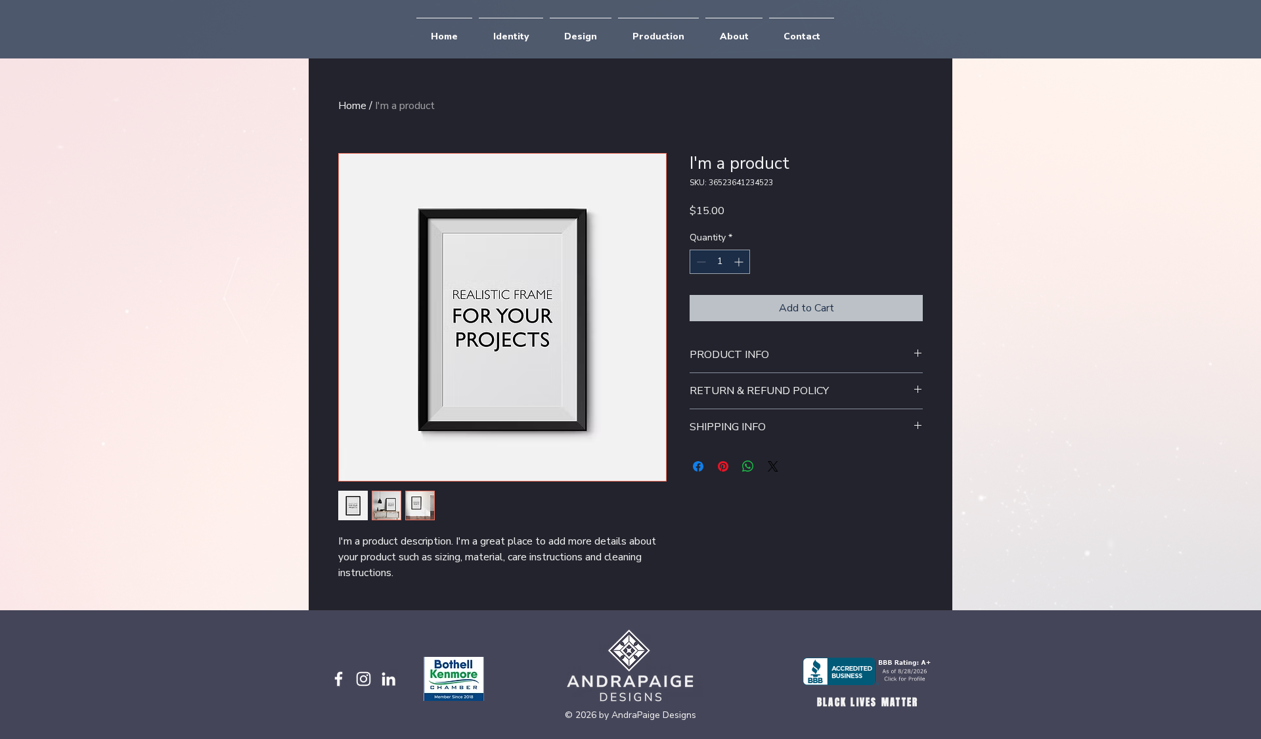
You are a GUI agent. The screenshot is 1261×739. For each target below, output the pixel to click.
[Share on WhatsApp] (748, 466)
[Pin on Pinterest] (723, 466)
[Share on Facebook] (698, 466)
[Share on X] (773, 466)
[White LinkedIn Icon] (388, 678)
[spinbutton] (720, 261)
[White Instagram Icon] (363, 678)
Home (352, 106)
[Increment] (740, 261)
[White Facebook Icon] (338, 678)
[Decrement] (700, 261)
